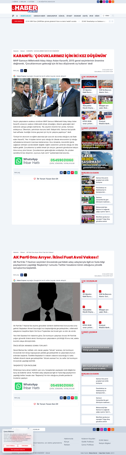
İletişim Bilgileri (105, 443)
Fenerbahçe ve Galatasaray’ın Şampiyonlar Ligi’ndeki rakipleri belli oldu (78, 21)
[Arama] (113, 15)
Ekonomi (77, 16)
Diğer (97, 16)
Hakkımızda (68, 439)
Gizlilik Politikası (88, 442)
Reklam (23, 1)
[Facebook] (98, 1)
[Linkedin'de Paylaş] (68, 172)
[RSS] (113, 1)
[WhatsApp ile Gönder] (76, 172)
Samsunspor (52, 16)
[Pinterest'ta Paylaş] (72, 172)
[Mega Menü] (13, 16)
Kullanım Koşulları (88, 439)
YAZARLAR (36, 429)
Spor (91, 16)
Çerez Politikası (88, 445)
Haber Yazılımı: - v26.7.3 (97, 453)
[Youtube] (110, 1)
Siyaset (69, 16)
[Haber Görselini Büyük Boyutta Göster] (46, 97)
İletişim (31, 1)
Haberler (16, 51)
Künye (15, 1)
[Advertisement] (63, 36)
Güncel (62, 16)
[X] (101, 1)
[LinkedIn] (107, 1)
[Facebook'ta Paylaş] (21, 70)
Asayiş (85, 16)
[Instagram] (104, 1)
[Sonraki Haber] (112, 21)
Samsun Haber (39, 16)
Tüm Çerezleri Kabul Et (18, 449)
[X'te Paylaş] (25, 70)
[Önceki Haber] (110, 21)
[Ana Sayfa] (17, 15)
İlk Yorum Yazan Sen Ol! (47, 179)
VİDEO (107, 15)
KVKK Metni (103, 440)
